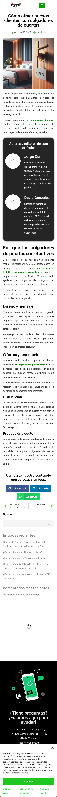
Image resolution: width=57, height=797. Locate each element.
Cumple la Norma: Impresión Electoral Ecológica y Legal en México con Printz (24, 543)
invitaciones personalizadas (28, 272)
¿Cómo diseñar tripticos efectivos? (22, 551)
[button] (52, 747)
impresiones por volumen (32, 364)
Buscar (7, 514)
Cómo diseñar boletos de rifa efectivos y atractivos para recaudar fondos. (25, 565)
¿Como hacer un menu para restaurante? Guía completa (28, 575)
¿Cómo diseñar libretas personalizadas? (25, 557)
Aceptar (28, 781)
